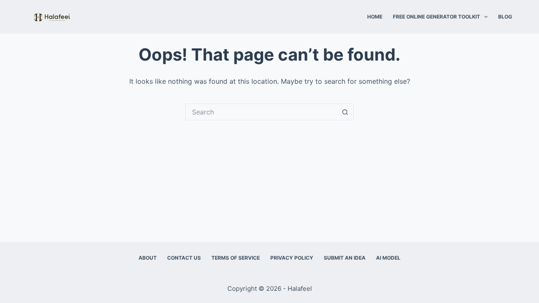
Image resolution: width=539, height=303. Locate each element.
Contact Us (184, 258)
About (148, 258)
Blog (505, 16)
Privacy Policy (291, 258)
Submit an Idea (345, 258)
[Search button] (345, 112)
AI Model (388, 258)
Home (374, 16)
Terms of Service (235, 258)
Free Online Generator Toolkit (436, 16)
